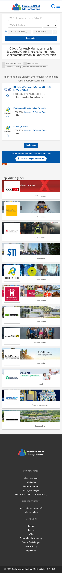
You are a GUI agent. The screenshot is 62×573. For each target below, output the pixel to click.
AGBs (31, 534)
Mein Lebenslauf (31, 478)
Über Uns (31, 530)
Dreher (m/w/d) (20, 127)
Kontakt (31, 526)
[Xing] (31, 463)
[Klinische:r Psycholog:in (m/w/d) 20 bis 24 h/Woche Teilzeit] (7, 89)
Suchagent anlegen (31, 491)
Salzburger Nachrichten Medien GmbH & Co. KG (33, 569)
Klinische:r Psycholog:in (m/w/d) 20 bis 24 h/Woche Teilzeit (32, 88)
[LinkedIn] (35, 463)
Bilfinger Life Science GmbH (35, 112)
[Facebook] (27, 463)
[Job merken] (8, 95)
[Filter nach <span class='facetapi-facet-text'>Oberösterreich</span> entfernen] (25, 63)
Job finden (31, 482)
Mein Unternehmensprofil (31, 508)
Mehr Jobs (31, 145)
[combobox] (32, 18)
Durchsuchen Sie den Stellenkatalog (31, 495)
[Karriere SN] (26, 7)
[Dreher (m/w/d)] (7, 128)
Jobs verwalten (31, 512)
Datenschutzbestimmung (31, 538)
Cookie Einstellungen (31, 542)
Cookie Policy (31, 547)
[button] (6, 31)
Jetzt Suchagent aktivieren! (32, 159)
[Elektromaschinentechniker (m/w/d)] (7, 110)
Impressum (31, 551)
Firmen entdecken (31, 487)
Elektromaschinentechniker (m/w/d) (29, 108)
